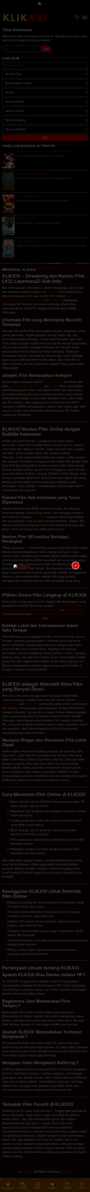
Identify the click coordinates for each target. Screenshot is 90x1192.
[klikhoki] (45, 596)
